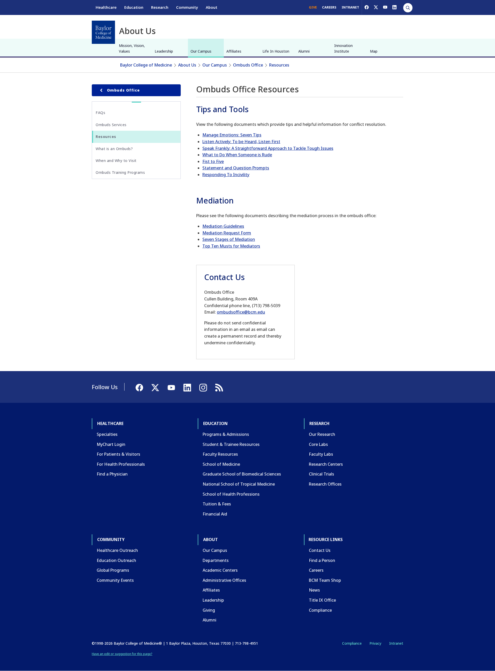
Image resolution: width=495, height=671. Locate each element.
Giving (209, 610)
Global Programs (113, 570)
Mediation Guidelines (223, 226)
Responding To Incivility (225, 174)
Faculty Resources (220, 454)
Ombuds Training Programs (120, 172)
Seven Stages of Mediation (228, 239)
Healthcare (106, 7)
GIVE (313, 7)
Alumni (304, 51)
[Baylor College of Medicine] (103, 32)
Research (159, 7)
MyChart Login (111, 444)
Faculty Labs (321, 454)
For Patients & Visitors (118, 454)
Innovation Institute (343, 48)
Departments (216, 560)
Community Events (115, 580)
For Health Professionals (121, 464)
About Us (187, 65)
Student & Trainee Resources (231, 444)
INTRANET (350, 7)
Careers (316, 570)
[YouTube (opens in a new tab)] (385, 7)
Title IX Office (322, 600)
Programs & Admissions (226, 434)
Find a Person (322, 560)
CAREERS (329, 7)
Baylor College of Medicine (146, 65)
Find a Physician (112, 474)
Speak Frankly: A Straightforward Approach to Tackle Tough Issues (267, 148)
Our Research (322, 434)
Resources (279, 65)
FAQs (100, 112)
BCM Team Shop (325, 580)
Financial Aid (215, 514)
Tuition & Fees (217, 504)
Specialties (107, 434)
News (314, 590)
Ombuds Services (111, 124)
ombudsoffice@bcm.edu (241, 312)
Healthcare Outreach (117, 550)
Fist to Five (213, 161)
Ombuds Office (248, 65)
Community (187, 7)
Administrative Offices (224, 580)
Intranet (396, 643)
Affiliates (233, 51)
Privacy (375, 643)
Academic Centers (220, 570)
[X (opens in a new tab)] (376, 7)
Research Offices (325, 484)
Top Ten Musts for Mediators (231, 246)
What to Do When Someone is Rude (237, 155)
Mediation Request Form (226, 233)
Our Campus (201, 51)
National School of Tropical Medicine (239, 484)
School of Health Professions (231, 494)
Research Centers (326, 464)
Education (133, 7)
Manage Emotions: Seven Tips (231, 135)
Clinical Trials (321, 474)
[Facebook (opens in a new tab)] (367, 7)
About (211, 7)
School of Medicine (221, 464)
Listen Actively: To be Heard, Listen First (241, 141)
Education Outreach (116, 560)
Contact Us (320, 550)
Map (373, 51)
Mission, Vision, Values (132, 48)
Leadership (164, 51)
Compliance (320, 610)
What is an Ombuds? (114, 148)
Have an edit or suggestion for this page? (122, 654)
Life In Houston (275, 51)
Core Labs (318, 444)
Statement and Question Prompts (235, 168)
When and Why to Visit (116, 160)
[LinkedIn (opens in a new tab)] (394, 7)
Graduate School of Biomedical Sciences (242, 474)
